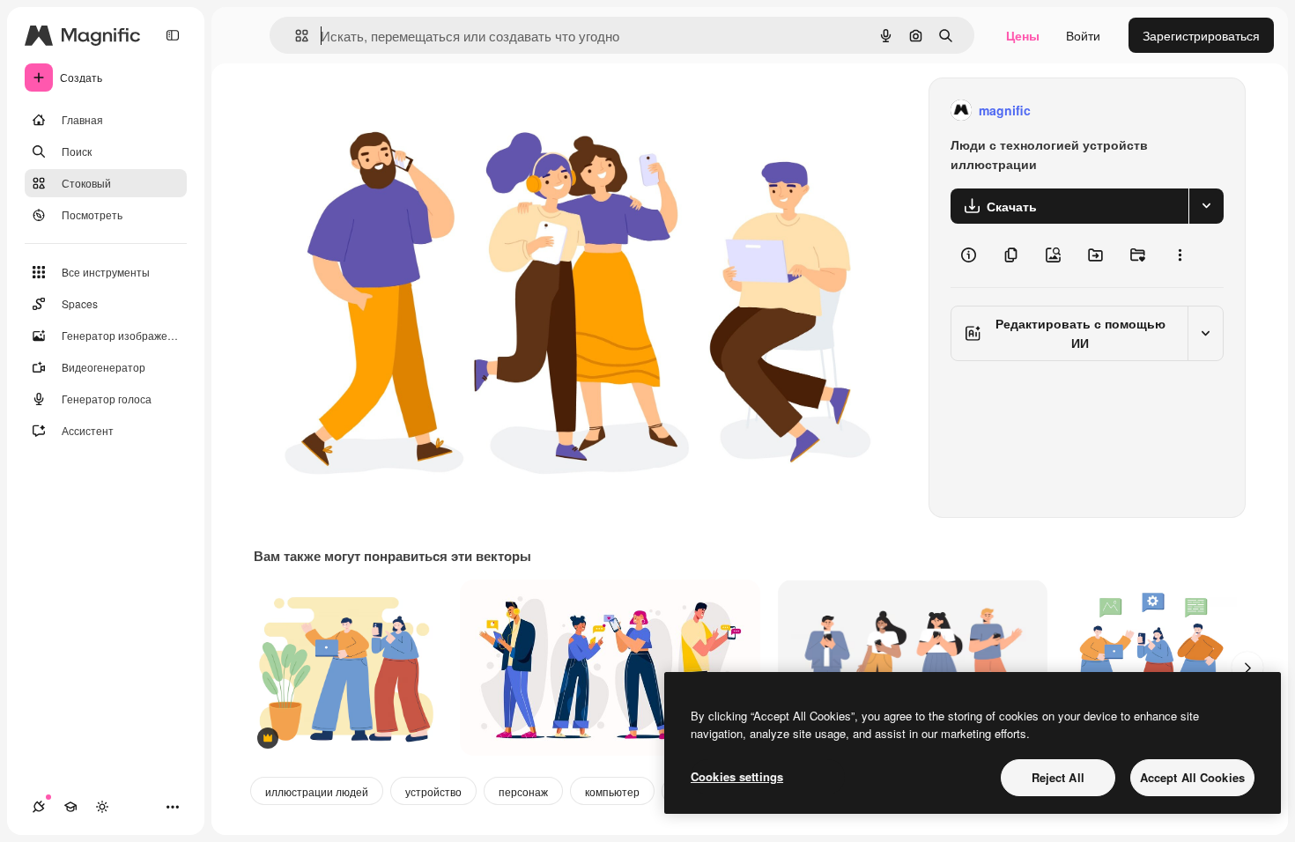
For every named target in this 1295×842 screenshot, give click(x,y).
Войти (1083, 35)
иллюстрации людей (316, 791)
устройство (433, 791)
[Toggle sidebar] (173, 35)
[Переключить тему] (102, 807)
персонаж (523, 791)
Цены (1023, 35)
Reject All (1058, 777)
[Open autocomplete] (294, 35)
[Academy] (70, 807)
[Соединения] (39, 807)
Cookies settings (737, 776)
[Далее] (1247, 668)
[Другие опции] (1179, 255)
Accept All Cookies (1192, 777)
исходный (372, 110)
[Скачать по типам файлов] (1206, 206)
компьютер (612, 791)
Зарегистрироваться (1201, 35)
